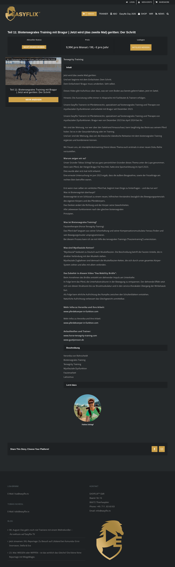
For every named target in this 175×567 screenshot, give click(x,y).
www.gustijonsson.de (74, 339)
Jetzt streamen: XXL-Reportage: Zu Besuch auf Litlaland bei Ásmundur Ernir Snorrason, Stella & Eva (44, 543)
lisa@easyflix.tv (21, 493)
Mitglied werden (141, 47)
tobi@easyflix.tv (21, 511)
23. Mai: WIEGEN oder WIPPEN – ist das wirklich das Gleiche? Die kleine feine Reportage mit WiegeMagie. (45, 554)
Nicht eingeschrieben (34, 47)
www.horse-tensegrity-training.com (80, 335)
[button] (168, 14)
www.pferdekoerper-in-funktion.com (81, 311)
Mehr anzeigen (33, 99)
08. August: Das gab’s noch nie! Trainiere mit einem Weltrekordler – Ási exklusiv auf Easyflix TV (40, 531)
